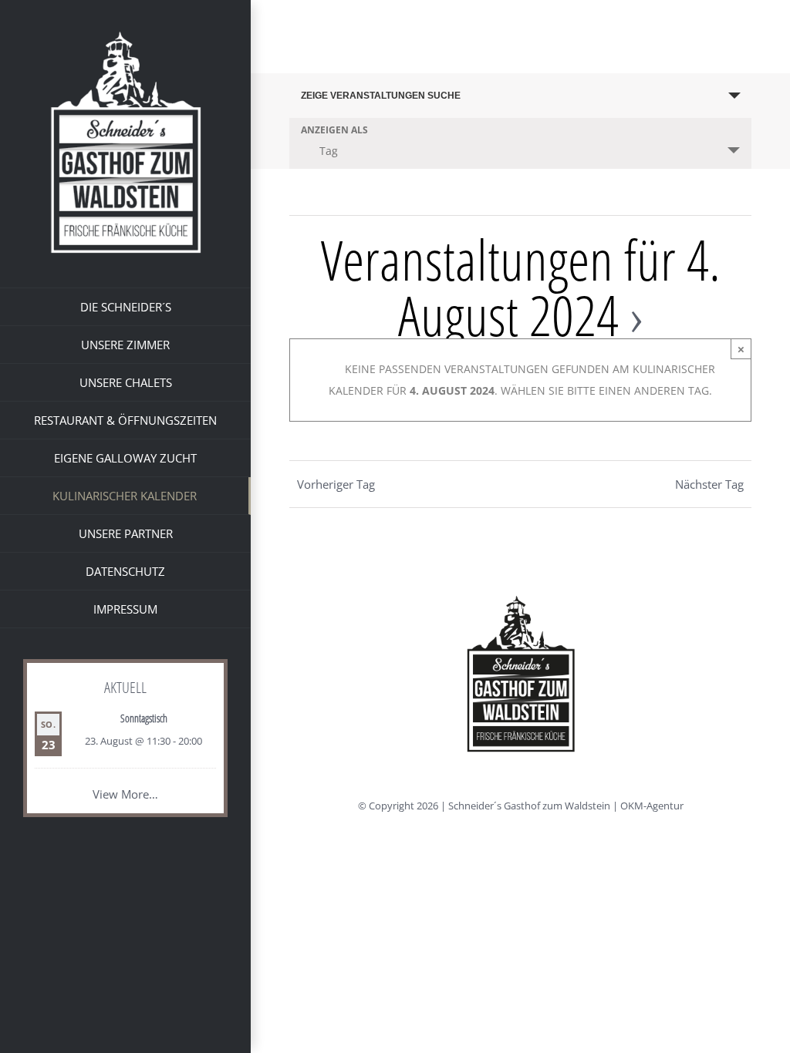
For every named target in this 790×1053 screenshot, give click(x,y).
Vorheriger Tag (336, 484)
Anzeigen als (334, 130)
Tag (328, 150)
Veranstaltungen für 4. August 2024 (521, 286)
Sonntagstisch (143, 718)
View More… (125, 794)
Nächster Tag (709, 484)
